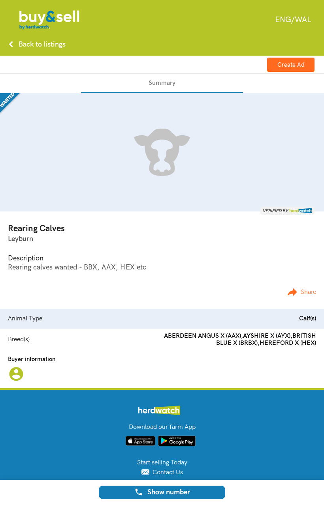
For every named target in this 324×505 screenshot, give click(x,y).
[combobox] (293, 20)
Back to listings (36, 44)
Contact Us (167, 472)
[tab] (162, 83)
